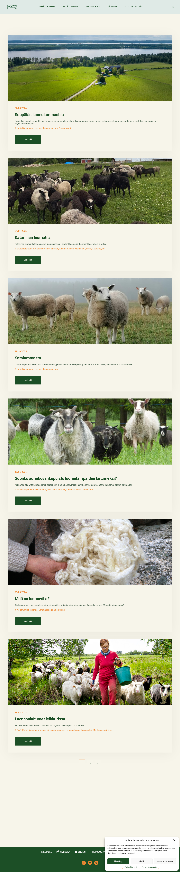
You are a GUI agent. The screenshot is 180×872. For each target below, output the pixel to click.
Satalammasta (28, 358)
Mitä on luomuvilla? (32, 598)
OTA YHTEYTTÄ (133, 6)
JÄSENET (112, 6)
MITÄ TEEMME (70, 6)
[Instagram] (96, 863)
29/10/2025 (21, 351)
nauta (88, 248)
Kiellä (141, 861)
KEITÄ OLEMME (47, 6)
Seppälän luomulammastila (39, 114)
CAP (19, 730)
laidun (43, 730)
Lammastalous (50, 128)
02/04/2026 (21, 108)
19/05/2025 (21, 472)
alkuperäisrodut (24, 248)
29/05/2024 (21, 592)
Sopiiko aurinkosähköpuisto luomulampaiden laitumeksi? (66, 478)
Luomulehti (87, 489)
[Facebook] (84, 863)
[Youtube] (90, 863)
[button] (174, 840)
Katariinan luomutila (32, 237)
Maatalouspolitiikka (102, 730)
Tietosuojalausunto (149, 867)
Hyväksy (118, 861)
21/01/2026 (21, 231)
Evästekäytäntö (131, 867)
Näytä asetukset (165, 861)
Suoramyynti (65, 128)
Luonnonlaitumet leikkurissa (40, 719)
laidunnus (52, 489)
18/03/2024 (21, 712)
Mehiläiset (80, 248)
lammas (38, 128)
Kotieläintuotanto (25, 128)
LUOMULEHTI (93, 6)
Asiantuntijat (23, 489)
